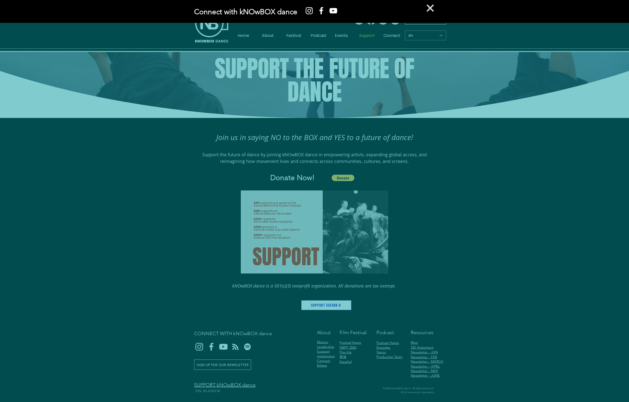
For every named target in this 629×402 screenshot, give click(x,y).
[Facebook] (321, 10)
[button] (430, 8)
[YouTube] (333, 10)
